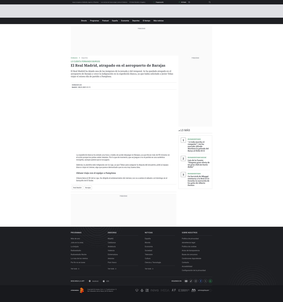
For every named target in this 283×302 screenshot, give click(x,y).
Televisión (149, 254)
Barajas (88, 188)
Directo (84, 21)
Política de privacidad (190, 239)
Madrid (110, 239)
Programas (94, 21)
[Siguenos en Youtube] (186, 281)
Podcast (105, 21)
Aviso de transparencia (191, 250)
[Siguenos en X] (205, 281)
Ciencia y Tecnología (153, 262)
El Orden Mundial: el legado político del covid (142, 2)
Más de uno (75, 239)
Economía (125, 21)
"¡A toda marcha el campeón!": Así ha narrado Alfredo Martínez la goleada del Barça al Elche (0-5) (198, 146)
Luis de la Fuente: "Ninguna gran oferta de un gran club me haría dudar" (199, 163)
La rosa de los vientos (79, 258)
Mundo (147, 243)
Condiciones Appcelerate (191, 258)
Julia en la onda (77, 243)
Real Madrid (77, 188)
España (115, 21)
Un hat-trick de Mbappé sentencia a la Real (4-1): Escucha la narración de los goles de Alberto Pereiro (198, 180)
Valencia (111, 250)
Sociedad (148, 250)
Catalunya (112, 243)
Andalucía (112, 246)
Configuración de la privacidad (194, 270)
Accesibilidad (187, 266)
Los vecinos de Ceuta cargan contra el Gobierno (114, 2)
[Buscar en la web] (210, 2)
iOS (107, 281)
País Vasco (112, 262)
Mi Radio (183, 2)
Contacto (185, 262)
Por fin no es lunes (78, 262)
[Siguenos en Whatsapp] (210, 281)
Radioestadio (76, 250)
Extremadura (113, 254)
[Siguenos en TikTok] (191, 281)
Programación (159, 2)
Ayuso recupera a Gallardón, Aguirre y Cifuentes (85, 2)
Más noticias (159, 21)
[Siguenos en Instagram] (196, 281)
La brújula (75, 246)
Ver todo (74, 269)
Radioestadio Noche (78, 254)
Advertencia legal (188, 243)
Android (95, 281)
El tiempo (146, 21)
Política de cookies (189, 246)
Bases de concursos (189, 254)
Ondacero (74, 58)
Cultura (147, 258)
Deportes (136, 21)
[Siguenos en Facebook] (201, 281)
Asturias (111, 258)
